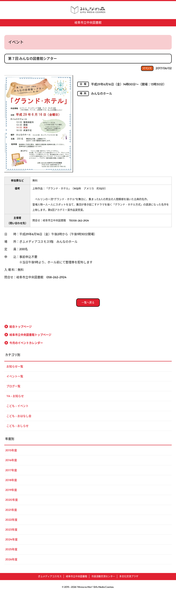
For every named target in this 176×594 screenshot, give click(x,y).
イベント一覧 (14, 376)
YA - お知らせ (15, 396)
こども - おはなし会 (18, 416)
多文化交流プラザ (128, 576)
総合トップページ (20, 326)
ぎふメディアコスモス (50, 576)
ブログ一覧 (13, 386)
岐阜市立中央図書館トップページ (30, 334)
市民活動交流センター (103, 576)
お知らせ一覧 (14, 366)
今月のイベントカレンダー (26, 342)
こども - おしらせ (17, 425)
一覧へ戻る (88, 302)
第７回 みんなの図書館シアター (32, 58)
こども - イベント (17, 406)
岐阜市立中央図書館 (88, 22)
